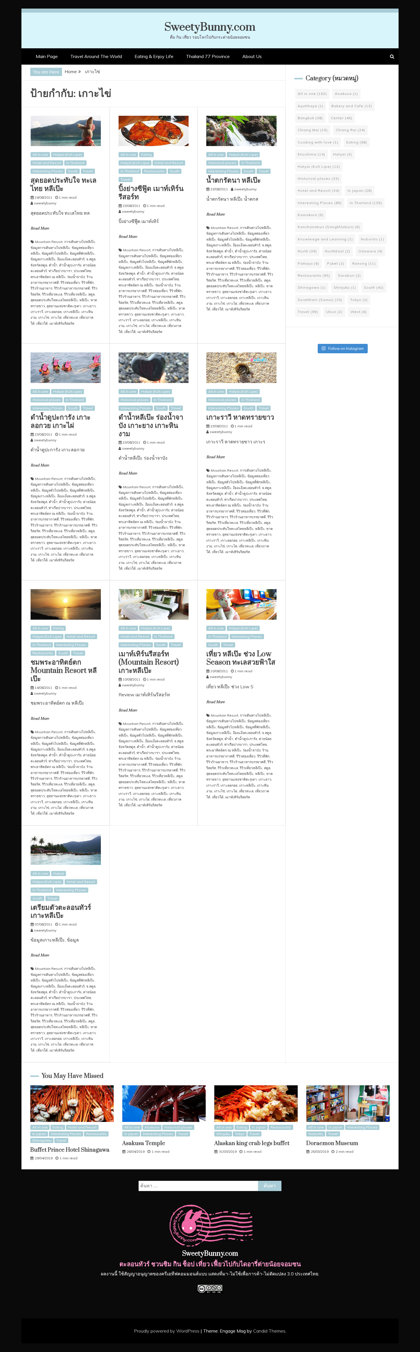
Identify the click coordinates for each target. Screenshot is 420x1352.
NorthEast (337, 251)
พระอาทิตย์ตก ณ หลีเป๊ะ (48, 277)
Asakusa (346, 93)
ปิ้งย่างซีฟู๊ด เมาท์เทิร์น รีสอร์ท (151, 193)
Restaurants (154, 171)
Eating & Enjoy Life (154, 56)
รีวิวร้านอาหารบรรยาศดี (72, 288)
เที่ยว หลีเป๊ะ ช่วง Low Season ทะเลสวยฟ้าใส (240, 658)
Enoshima (311, 154)
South (73, 171)
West (359, 312)
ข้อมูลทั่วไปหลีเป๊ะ (55, 253)
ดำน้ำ (53, 265)
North (307, 251)
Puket (335, 263)
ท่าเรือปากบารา (60, 271)
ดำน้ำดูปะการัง (70, 265)
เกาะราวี (37, 312)
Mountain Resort (49, 242)
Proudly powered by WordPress (167, 1331)
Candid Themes (269, 1331)
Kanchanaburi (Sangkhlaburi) (329, 227)
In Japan (359, 190)
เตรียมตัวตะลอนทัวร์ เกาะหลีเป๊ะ (61, 912)
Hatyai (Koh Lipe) (67, 154)
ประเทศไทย (82, 271)
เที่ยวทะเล (70, 317)
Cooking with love (318, 142)
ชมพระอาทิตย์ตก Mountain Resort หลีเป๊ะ (64, 671)
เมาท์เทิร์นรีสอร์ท (61, 323)
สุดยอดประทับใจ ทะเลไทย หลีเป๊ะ (64, 185)
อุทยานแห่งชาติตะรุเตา (64, 306)
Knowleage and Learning (325, 239)
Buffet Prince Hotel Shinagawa (69, 1150)
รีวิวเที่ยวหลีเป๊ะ (75, 294)
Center (341, 118)
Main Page (47, 56)
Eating (146, 154)
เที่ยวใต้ (42, 323)
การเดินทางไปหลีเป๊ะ (79, 242)
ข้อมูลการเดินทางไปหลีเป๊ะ (50, 248)
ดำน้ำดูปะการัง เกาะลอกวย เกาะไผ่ (61, 421)
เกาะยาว (89, 306)
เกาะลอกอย (53, 312)
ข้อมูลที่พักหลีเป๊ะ (82, 253)
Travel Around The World (96, 56)
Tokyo (359, 300)
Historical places (222, 163)
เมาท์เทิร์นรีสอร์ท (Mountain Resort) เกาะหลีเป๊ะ (149, 662)
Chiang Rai (350, 130)
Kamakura (310, 215)
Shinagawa (312, 287)
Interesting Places (48, 171)
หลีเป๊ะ (84, 300)
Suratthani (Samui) (320, 300)
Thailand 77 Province (208, 56)
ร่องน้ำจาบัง (76, 277)
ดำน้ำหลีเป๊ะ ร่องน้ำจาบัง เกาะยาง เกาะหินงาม (151, 426)
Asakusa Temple (143, 1143)
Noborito (372, 239)
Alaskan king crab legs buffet (251, 1143)
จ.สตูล (90, 259)
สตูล (91, 294)
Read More (40, 228)
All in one (40, 154)
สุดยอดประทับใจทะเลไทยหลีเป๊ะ (54, 300)
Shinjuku (345, 287)
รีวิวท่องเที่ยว (70, 282)
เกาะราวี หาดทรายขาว (240, 417)
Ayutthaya (310, 106)
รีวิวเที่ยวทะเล (52, 294)
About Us (252, 56)
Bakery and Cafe (351, 106)
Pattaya (308, 263)
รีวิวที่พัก (87, 282)
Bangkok (310, 118)
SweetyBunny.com (210, 27)
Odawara (370, 251)
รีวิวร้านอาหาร (41, 288)
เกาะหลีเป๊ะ (71, 312)
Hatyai (58, 873)
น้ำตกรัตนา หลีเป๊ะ (233, 180)
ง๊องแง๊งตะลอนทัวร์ (71, 259)
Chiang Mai (313, 130)
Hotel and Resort (47, 163)
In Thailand (75, 163)
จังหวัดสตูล (39, 265)
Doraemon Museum (332, 1143)
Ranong (364, 263)
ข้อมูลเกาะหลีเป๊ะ (43, 259)
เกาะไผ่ (56, 317)
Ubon (334, 312)
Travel (88, 171)
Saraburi (349, 275)
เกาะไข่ (43, 317)
